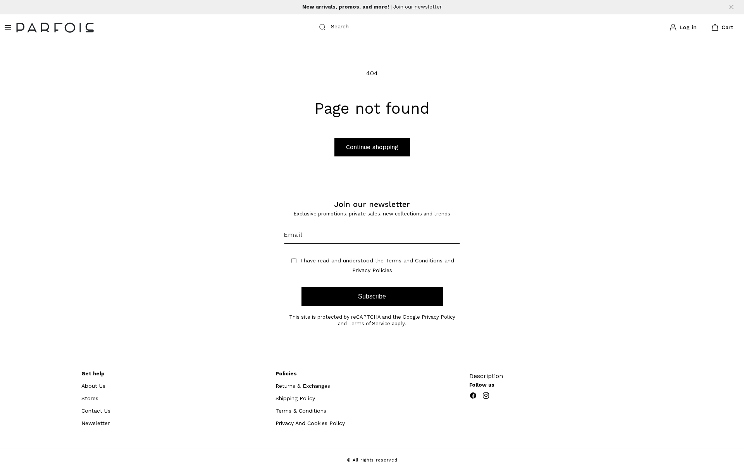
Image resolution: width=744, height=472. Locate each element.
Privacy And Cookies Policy (310, 423)
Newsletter (95, 423)
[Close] (731, 7)
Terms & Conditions (301, 411)
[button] (720, 27)
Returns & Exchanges (303, 386)
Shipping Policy (295, 398)
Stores (89, 398)
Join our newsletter (417, 7)
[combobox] (372, 27)
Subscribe (372, 296)
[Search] (322, 27)
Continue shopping (372, 147)
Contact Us (95, 411)
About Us (93, 386)
